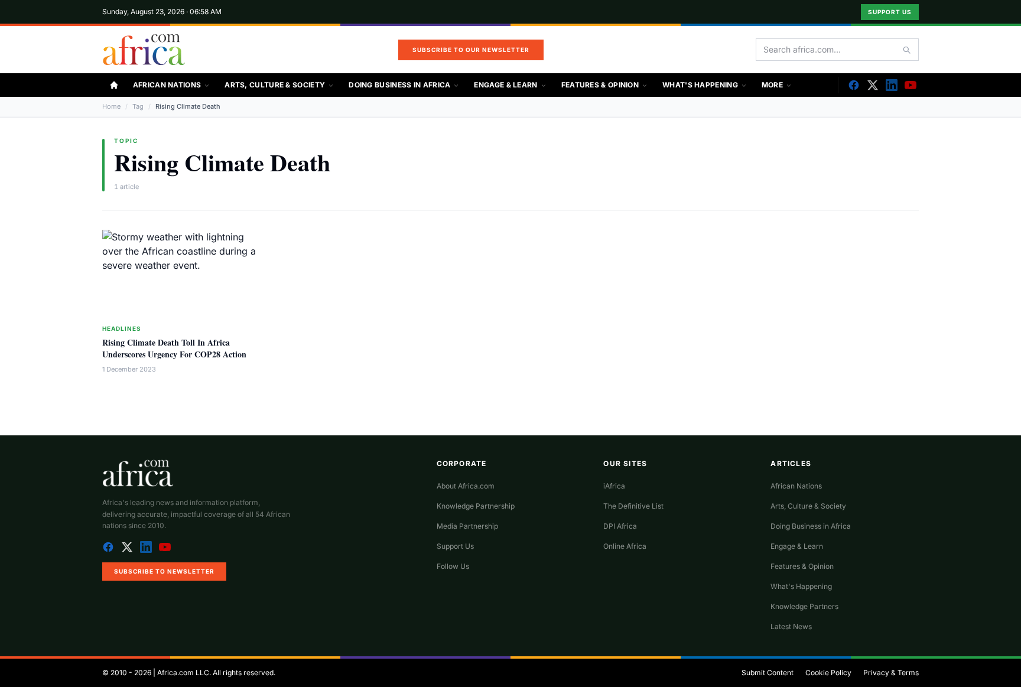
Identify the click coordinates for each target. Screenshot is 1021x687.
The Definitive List (633, 506)
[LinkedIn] (891, 85)
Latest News (791, 626)
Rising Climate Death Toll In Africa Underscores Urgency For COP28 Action (174, 348)
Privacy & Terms (891, 672)
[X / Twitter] (127, 547)
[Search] (906, 49)
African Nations (167, 84)
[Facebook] (854, 85)
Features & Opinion (600, 84)
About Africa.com (466, 485)
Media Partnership (467, 526)
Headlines (121, 328)
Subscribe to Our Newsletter (470, 49)
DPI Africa (620, 526)
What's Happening (700, 84)
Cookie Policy (828, 672)
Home (111, 106)
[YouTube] (910, 85)
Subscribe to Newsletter (164, 571)
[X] (872, 85)
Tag (138, 106)
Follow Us (453, 566)
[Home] (114, 85)
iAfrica (614, 485)
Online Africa (624, 546)
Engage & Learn (505, 84)
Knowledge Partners (804, 606)
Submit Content (768, 672)
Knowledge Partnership (476, 506)
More (772, 84)
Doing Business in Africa (399, 84)
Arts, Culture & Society (275, 84)
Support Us (890, 11)
